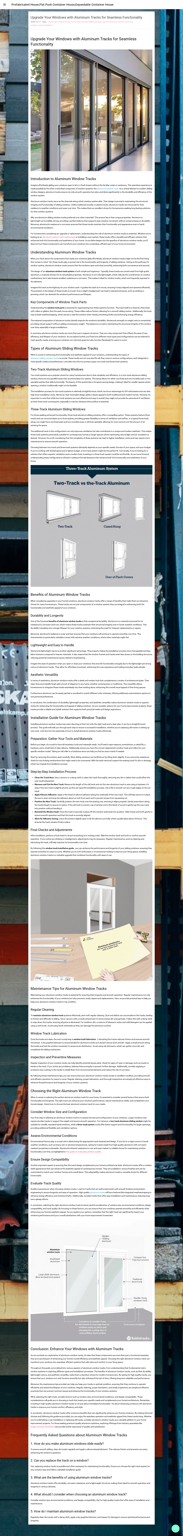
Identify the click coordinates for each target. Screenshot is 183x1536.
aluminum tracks (97, 1192)
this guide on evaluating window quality (83, 1152)
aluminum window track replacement (58, 237)
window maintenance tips (121, 22)
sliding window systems (99, 22)
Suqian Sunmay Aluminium (42, 1427)
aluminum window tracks (59, 22)
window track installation (42, 25)
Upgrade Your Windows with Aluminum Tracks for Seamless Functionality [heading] (86, 17)
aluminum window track (107, 188)
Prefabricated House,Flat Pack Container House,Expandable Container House (62, 4)
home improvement (79, 22)
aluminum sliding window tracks (45, 358)
